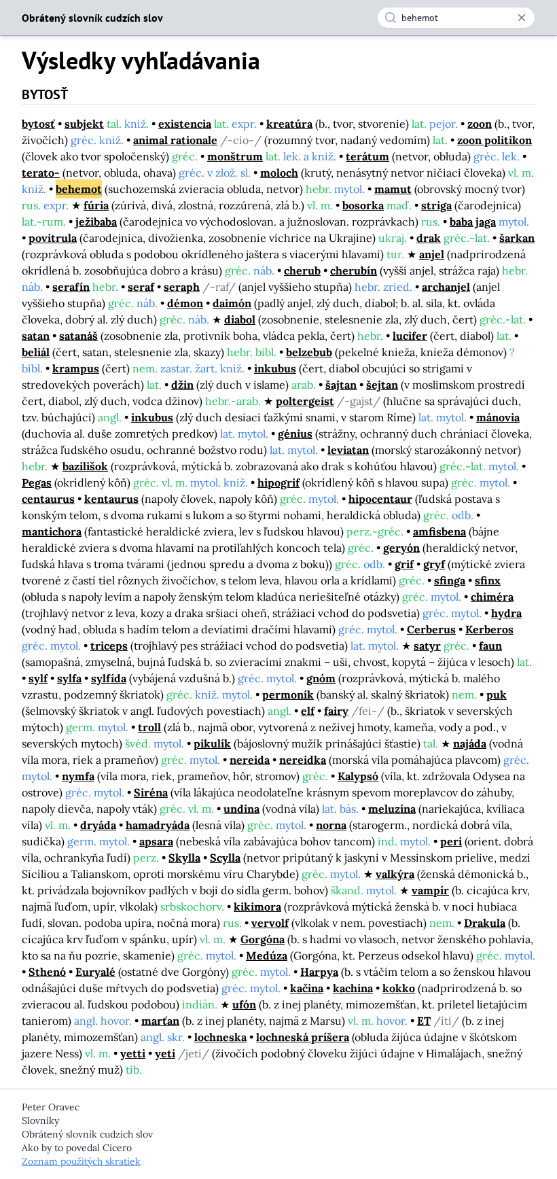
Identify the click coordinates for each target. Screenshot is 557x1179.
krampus (75, 368)
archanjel (446, 287)
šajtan (341, 384)
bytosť (38, 123)
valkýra (395, 874)
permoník (288, 694)
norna (331, 825)
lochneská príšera (302, 1037)
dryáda (98, 825)
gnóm (321, 678)
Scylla (225, 857)
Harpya (319, 972)
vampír (430, 890)
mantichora (52, 531)
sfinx (488, 580)
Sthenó (47, 972)
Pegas (37, 482)
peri (451, 841)
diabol (239, 319)
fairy (336, 711)
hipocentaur (380, 499)
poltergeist (305, 401)
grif (404, 564)
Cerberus (431, 629)
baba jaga (473, 221)
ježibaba (96, 221)
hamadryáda (158, 825)
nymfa (78, 776)
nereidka (302, 760)
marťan (160, 1020)
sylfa (69, 678)
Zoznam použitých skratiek (81, 1161)
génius (295, 433)
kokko (398, 988)
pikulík (212, 743)
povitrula (53, 238)
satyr (427, 645)
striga (436, 205)
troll (149, 727)
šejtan (382, 384)
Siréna (151, 792)
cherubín (353, 270)
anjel (431, 254)
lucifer (410, 335)
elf (308, 711)
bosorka (363, 205)
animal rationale (175, 140)
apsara (156, 841)
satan (36, 335)
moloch (279, 172)
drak (428, 238)
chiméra (492, 596)
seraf (141, 287)
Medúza (266, 955)
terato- (41, 172)
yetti (132, 1053)
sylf (38, 678)
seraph (182, 287)
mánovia (498, 417)
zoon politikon (494, 140)
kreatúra (289, 123)
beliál (36, 352)
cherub (302, 270)
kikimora (257, 906)
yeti (165, 1053)
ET (424, 1020)
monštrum (235, 156)
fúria (96, 205)
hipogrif (278, 482)
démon (185, 303)
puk (496, 694)
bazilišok (85, 466)
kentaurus (111, 499)
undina (241, 808)
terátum (367, 156)
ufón (244, 1004)
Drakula (484, 923)
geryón (401, 548)
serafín (71, 287)
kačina (306, 988)
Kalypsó (358, 776)
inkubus (275, 368)
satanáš (78, 335)
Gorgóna (262, 939)
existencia (184, 123)
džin (182, 384)
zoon (479, 123)
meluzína (392, 808)
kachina (353, 988)
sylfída (108, 678)
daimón (232, 303)
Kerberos (489, 629)
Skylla (184, 857)
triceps (109, 645)
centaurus (48, 499)
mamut (393, 189)
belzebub (309, 352)
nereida (250, 760)
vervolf (270, 923)
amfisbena (439, 531)
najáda (469, 743)
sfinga (449, 580)
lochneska (220, 1037)
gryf (434, 564)
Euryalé (95, 972)
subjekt (84, 123)
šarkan (517, 238)
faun (490, 645)
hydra (506, 613)
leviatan (348, 450)
